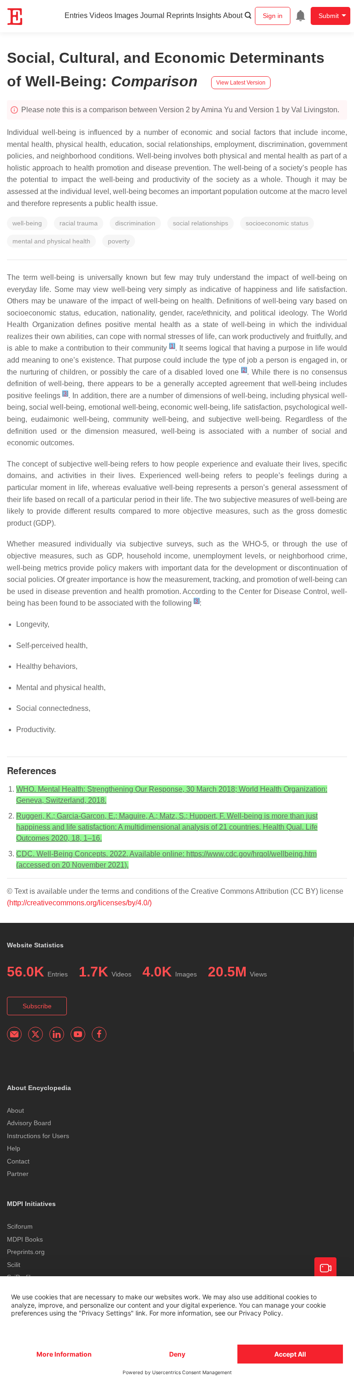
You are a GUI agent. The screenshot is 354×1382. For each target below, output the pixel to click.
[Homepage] (15, 16)
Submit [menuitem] (329, 15)
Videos (100, 15)
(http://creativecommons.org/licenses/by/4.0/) (79, 903)
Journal (152, 15)
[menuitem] (300, 15)
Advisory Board (29, 1123)
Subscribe (37, 1006)
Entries (76, 15)
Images (126, 15)
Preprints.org (26, 1251)
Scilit (13, 1264)
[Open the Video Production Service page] (325, 1268)
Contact (18, 1161)
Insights (208, 15)
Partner (18, 1173)
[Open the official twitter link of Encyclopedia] (35, 1034)
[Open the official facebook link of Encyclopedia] (99, 1034)
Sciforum (20, 1226)
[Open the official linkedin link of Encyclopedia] (56, 1034)
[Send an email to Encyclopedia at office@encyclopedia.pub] (14, 1034)
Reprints (180, 15)
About (232, 15)
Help (13, 1148)
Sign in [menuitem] (273, 15)
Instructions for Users (38, 1136)
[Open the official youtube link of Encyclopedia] (78, 1034)
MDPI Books (25, 1239)
